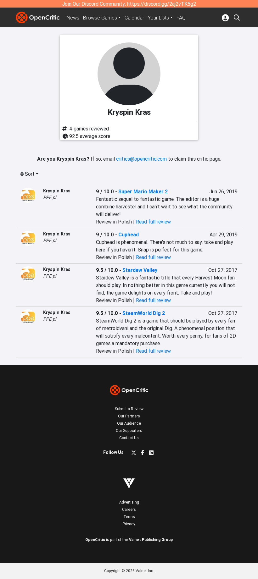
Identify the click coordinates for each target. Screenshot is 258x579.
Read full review (153, 221)
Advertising (129, 502)
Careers (129, 509)
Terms (129, 516)
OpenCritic (95, 539)
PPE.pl (49, 197)
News (73, 17)
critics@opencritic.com (141, 159)
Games (100, 17)
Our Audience (129, 423)
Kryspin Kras (56, 191)
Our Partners (129, 416)
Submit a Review (129, 408)
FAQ (181, 17)
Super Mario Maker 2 (143, 191)
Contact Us (129, 437)
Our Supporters (129, 430)
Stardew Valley (139, 270)
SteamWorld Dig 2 (143, 313)
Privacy (129, 523)
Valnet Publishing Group (151, 539)
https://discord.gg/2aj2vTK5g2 (161, 4)
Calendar (134, 17)
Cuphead (128, 234)
